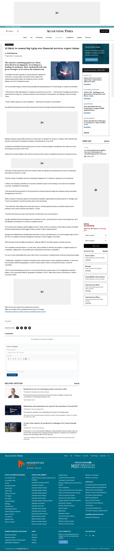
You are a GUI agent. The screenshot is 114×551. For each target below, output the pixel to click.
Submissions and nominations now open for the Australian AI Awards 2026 (50, 406)
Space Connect (9, 514)
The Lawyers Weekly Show (93, 508)
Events (32, 415)
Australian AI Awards (49, 415)
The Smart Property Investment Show (96, 510)
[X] (90, 535)
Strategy (32, 437)
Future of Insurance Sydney (67, 495)
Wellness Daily (9, 519)
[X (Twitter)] (25, 328)
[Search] (18, 31)
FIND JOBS (95, 246)
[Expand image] (53, 78)
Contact (34, 540)
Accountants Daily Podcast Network (95, 485)
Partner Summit (63, 508)
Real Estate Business (11, 509)
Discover (88, 37)
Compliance (70, 37)
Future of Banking (64, 487)
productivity (49, 437)
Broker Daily (8, 488)
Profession (39, 37)
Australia (74, 415)
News (25, 37)
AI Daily (7, 483)
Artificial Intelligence (60, 415)
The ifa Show (89, 505)
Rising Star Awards (64, 513)
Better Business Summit (38, 519)
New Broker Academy (65, 503)
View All (76, 383)
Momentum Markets (10, 535)
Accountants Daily (10, 478)
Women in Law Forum (91, 477)
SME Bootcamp (63, 518)
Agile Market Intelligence (12, 542)
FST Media (8, 496)
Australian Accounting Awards (40, 482)
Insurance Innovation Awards (67, 498)
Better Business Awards (38, 516)
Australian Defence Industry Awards (42, 500)
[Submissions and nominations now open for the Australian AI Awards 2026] (13, 410)
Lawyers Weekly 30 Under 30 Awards (70, 500)
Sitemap (34, 542)
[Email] (29, 328)
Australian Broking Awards (39, 493)
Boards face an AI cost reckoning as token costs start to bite (45, 389)
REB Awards (62, 511)
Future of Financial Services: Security (69, 492)
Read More (87, 84)
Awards (68, 415)
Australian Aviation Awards (39, 487)
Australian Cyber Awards (39, 495)
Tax (31, 37)
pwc (73, 437)
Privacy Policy (93, 548)
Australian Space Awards (39, 508)
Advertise (34, 537)
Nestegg (7, 503)
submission (29, 416)
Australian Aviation (10, 485)
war (24, 416)
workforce (61, 437)
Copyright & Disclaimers (82, 548)
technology (67, 437)
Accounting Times (10, 480)
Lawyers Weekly (10, 501)
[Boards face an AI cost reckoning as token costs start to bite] (13, 393)
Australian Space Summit (39, 511)
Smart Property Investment (12, 511)
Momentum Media (39, 415)
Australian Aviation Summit (39, 490)
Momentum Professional (92, 517)
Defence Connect (10, 493)
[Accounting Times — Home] (60, 31)
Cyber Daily (8, 491)
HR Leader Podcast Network (93, 495)
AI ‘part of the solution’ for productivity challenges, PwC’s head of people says (50, 424)
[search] (108, 455)
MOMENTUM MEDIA (16, 26)
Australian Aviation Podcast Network (95, 487)
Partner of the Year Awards (66, 505)
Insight (28, 400)
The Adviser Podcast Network (94, 503)
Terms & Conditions (104, 548)
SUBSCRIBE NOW (91, 60)
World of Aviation (10, 522)
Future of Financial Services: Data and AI (70, 490)
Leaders (79, 37)
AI (34, 400)
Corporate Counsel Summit (66, 480)
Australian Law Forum (38, 506)
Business (55, 437)
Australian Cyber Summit (39, 498)
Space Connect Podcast (92, 500)
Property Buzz (9, 506)
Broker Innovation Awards (39, 521)
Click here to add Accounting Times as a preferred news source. (25, 311)
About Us (34, 535)
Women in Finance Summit (66, 524)
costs (32, 400)
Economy (49, 37)
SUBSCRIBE (63, 542)
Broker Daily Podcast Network (94, 490)
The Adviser (8, 516)
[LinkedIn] (21, 328)
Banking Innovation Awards (39, 513)
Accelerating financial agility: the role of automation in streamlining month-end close (95, 152)
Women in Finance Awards (66, 521)
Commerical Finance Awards (67, 477)
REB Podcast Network (91, 497)
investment (26, 439)
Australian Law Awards (38, 503)
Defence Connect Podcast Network (95, 492)
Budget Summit (63, 475)
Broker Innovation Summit (39, 524)
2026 (33, 416)
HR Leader (8, 498)
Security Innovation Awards (66, 516)
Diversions (103, 456)
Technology (59, 37)
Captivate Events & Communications (15, 540)
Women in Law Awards (92, 475)
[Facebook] (17, 328)
